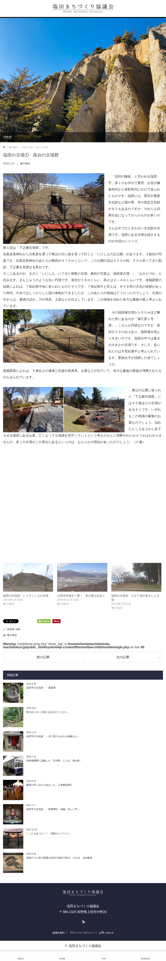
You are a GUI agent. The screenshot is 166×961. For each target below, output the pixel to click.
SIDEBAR (145, 959)
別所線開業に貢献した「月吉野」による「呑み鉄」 (54, 760)
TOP (104, 959)
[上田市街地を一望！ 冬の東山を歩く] (82, 577)
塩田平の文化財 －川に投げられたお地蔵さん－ (53, 736)
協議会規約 (58, 932)
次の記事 (122, 657)
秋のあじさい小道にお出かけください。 (48, 712)
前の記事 (43, 657)
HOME (62, 959)
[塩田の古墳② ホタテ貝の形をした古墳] (136, 577)
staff (18, 629)
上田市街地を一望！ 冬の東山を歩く (81, 595)
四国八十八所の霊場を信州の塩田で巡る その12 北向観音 (59, 857)
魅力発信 (25, 163)
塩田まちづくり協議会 (85, 945)
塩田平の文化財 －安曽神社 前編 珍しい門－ (53, 809)
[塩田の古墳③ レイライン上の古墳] (28, 577)
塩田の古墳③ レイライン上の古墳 (25, 595)
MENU (21, 959)
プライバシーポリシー (82, 932)
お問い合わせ (106, 932)
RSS (83, 921)
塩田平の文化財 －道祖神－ (42, 687)
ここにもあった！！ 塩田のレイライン (48, 833)
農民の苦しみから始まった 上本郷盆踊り (49, 784)
